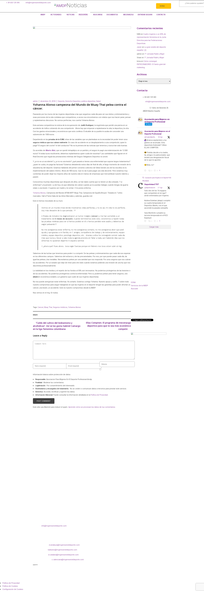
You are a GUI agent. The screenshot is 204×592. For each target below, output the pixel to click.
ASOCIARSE (97, 15)
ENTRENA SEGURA (145, 15)
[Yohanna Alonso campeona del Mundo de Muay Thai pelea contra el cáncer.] (41, 315)
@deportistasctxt (149, 187)
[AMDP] (60, 6)
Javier (139, 47)
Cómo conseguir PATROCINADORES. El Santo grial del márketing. (151, 64)
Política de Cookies (10, 586)
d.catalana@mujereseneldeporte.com (63, 555)
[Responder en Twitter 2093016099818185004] (146, 221)
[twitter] (147, 308)
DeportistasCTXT (151, 184)
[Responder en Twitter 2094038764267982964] (146, 171)
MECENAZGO (128, 15)
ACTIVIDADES (56, 15)
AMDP (42, 15)
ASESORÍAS (83, 15)
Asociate (134, 289)
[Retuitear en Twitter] (143, 177)
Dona (162, 6)
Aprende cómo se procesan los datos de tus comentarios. (92, 407)
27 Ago (160, 187)
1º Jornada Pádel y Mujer (154, 54)
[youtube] (152, 308)
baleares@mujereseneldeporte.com (62, 550)
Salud (98, 101)
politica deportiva (88, 101)
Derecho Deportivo (73, 101)
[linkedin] (142, 308)
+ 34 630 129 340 (12, 3)
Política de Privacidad (99, 395)
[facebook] (133, 308)
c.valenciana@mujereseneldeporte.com (68, 560)
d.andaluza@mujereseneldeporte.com (64, 545)
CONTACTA (160, 15)
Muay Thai (48, 307)
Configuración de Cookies (12, 589)
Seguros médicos (60, 307)
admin (35, 101)
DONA (133, 282)
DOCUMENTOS (112, 15)
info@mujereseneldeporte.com (38, 3)
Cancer (40, 307)
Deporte (61, 101)
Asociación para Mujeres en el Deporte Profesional (157, 132)
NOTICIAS (70, 15)
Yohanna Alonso (39, 193)
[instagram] (138, 308)
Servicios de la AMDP (139, 285)
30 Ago (160, 137)
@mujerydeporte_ (149, 137)
